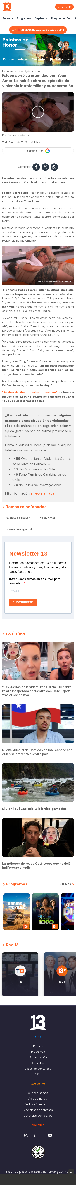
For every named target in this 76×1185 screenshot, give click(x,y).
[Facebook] (42, 1136)
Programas (24, 18)
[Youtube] (50, 1136)
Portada (8, 18)
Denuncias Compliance (38, 1115)
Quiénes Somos (38, 1093)
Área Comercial (38, 1098)
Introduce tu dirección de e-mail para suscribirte (34, 581)
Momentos (39, 59)
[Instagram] (26, 1136)
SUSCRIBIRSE (23, 602)
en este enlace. (42, 493)
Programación (60, 18)
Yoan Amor (47, 518)
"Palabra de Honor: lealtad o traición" (29, 392)
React (70, 59)
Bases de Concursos (38, 1068)
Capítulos (41, 18)
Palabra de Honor (17, 518)
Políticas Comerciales (38, 1104)
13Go (38, 1074)
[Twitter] (34, 1136)
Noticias (22, 59)
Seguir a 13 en (35, 150)
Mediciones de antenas (38, 1110)
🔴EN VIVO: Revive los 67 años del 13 (40, 30)
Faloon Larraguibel (18, 529)
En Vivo (62, 7)
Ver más (65, 884)
